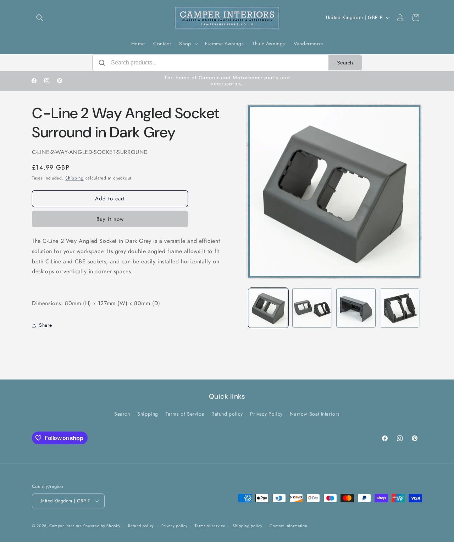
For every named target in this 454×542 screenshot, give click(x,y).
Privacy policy (174, 526)
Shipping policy (247, 526)
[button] (40, 17)
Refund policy (227, 413)
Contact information (288, 526)
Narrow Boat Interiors (315, 413)
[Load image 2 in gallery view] (312, 308)
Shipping (74, 178)
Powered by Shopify (102, 526)
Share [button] (45, 325)
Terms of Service (185, 413)
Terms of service (210, 526)
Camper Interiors (65, 526)
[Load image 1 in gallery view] (268, 308)
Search (345, 62)
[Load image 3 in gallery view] (356, 308)
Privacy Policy (266, 413)
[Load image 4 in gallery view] (400, 308)
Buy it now (110, 219)
